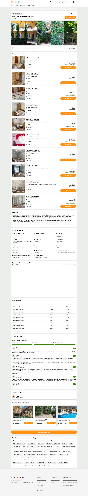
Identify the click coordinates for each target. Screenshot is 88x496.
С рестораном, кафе (42, 454)
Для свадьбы (25, 465)
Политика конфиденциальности (70, 482)
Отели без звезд (50, 457)
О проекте (39, 477)
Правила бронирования (68, 485)
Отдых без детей (47, 465)
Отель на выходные (41, 462)
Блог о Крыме (40, 485)
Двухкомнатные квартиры (69, 446)
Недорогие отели (17, 459)
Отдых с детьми (51, 462)
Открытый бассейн (17, 454)
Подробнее (28, 67)
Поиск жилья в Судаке (44, 432)
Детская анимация (39, 457)
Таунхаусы (64, 443)
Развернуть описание (17, 224)
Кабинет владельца (55, 480)
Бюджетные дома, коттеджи (42, 440)
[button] (24, 33)
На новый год (16, 465)
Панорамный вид (60, 449)
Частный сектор (16, 446)
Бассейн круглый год (28, 457)
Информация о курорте (42, 488)
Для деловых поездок (36, 465)
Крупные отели (53, 459)
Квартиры (63, 440)
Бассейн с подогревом (29, 454)
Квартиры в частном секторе (53, 443)
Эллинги (71, 443)
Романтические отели (63, 462)
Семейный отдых (63, 459)
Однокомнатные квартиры (47, 446)
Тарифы (52, 482)
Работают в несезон (29, 462)
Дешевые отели (17, 440)
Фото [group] (12, 5)
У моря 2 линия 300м (18, 449)
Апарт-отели (36, 459)
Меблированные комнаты (19, 443)
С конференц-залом (63, 454)
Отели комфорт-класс (62, 457)
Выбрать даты (68, 67)
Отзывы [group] (33, 5)
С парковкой (26, 446)
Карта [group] (28, 5)
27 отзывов (24, 340)
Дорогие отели (27, 459)
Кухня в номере (66, 451)
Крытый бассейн (17, 457)
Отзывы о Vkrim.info (41, 480)
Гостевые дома (54, 440)
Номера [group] (16, 5)
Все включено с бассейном (39, 451)
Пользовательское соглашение (70, 480)
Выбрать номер (70, 17)
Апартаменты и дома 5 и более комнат (22, 451)
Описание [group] (22, 5)
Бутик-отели (44, 459)
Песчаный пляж (35, 446)
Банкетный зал (52, 454)
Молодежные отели (17, 462)
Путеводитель (40, 490)
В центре (58, 446)
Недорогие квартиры (28, 440)
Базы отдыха (41, 443)
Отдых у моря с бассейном (48, 449)
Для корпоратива (58, 465)
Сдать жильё (54, 477)
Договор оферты (67, 477)
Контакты (39, 482)
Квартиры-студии (31, 443)
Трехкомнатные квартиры (54, 451)
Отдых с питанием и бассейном (32, 449)
